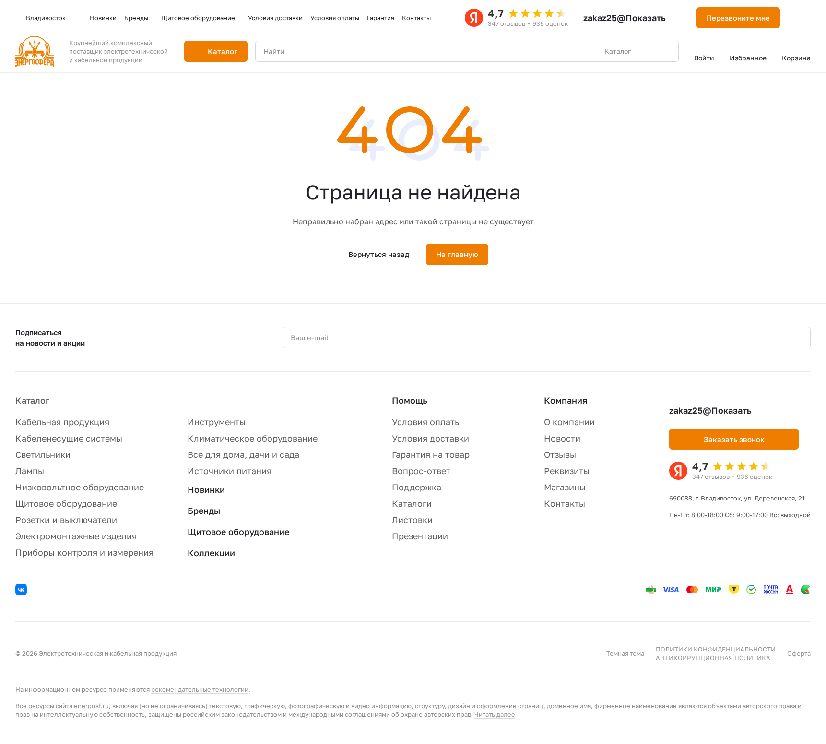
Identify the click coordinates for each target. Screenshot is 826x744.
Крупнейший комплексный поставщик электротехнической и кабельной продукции (118, 51)
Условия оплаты (426, 422)
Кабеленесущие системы (68, 438)
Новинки (206, 489)
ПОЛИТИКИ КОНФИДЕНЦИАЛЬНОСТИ (716, 649)
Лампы (29, 470)
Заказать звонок (734, 439)
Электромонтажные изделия (76, 536)
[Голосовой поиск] (649, 51)
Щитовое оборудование (66, 503)
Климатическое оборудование (253, 438)
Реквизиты (567, 470)
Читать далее (494, 714)
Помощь (409, 400)
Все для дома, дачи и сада (243, 454)
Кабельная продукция (62, 422)
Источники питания (229, 470)
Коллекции (211, 552)
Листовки (412, 519)
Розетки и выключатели (66, 519)
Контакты (564, 503)
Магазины (565, 487)
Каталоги (412, 503)
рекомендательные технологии (199, 689)
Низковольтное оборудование (79, 487)
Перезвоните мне (738, 17)
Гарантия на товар (431, 454)
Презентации (420, 536)
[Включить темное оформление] (799, 18)
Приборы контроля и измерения (84, 552)
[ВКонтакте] (22, 591)
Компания (565, 400)
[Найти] (666, 51)
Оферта (799, 653)
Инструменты (217, 422)
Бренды (204, 510)
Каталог (32, 400)
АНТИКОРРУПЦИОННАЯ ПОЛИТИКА (713, 658)
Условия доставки (430, 438)
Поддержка (416, 487)
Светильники (43, 454)
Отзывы (560, 454)
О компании (569, 422)
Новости (562, 438)
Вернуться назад (378, 254)
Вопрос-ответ (421, 470)
